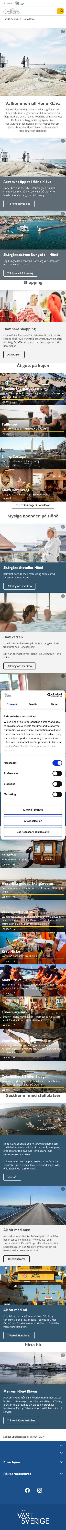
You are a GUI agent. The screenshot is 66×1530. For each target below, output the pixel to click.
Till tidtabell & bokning (20, 273)
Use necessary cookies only (33, 831)
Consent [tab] (12, 704)
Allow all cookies (33, 809)
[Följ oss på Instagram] (39, 1490)
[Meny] (60, 11)
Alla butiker (13, 354)
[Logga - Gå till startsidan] (15, 11)
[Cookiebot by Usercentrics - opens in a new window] (47, 695)
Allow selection (33, 820)
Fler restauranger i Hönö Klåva (33, 505)
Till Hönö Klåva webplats (21, 1420)
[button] (33, 62)
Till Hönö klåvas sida (18, 203)
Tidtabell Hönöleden (18, 1335)
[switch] (57, 773)
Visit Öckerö (11, 19)
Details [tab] (33, 704)
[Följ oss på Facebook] (27, 1490)
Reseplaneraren (16, 1259)
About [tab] (54, 704)
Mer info (12, 1177)
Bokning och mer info (19, 586)
